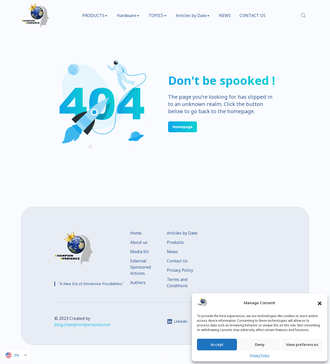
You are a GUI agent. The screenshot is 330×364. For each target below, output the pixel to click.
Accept (217, 344)
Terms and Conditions (177, 282)
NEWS (225, 15)
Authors (138, 282)
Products (175, 242)
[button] (319, 302)
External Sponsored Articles (140, 267)
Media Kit (139, 251)
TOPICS (155, 15)
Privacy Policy (259, 355)
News (172, 251)
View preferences (302, 344)
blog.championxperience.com (82, 324)
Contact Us (177, 261)
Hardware (126, 15)
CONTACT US (253, 15)
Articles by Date (191, 15)
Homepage (182, 126)
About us (138, 242)
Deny (260, 344)
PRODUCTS (93, 15)
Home (136, 233)
